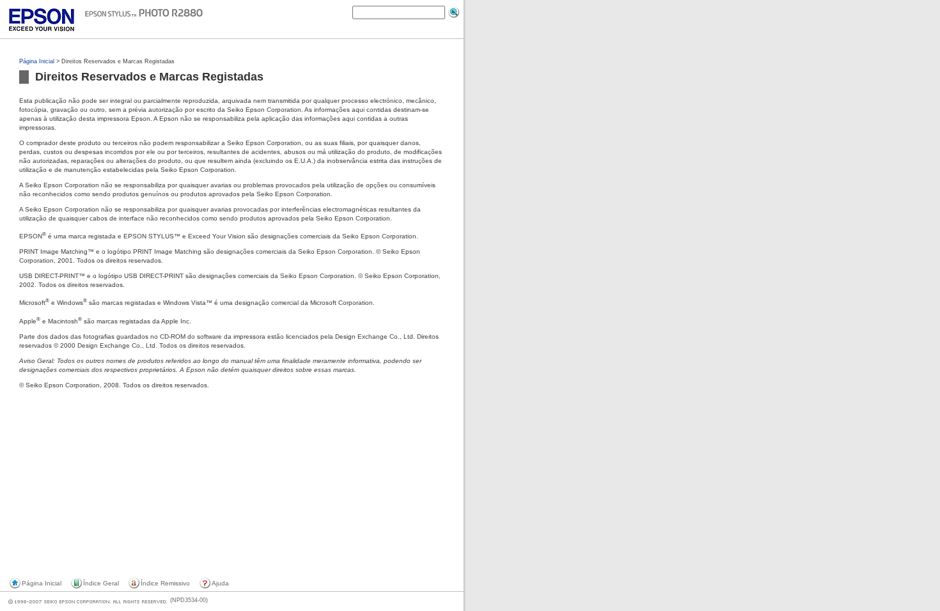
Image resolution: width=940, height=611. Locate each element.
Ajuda (220, 583)
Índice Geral (101, 583)
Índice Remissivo (165, 583)
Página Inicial (36, 61)
